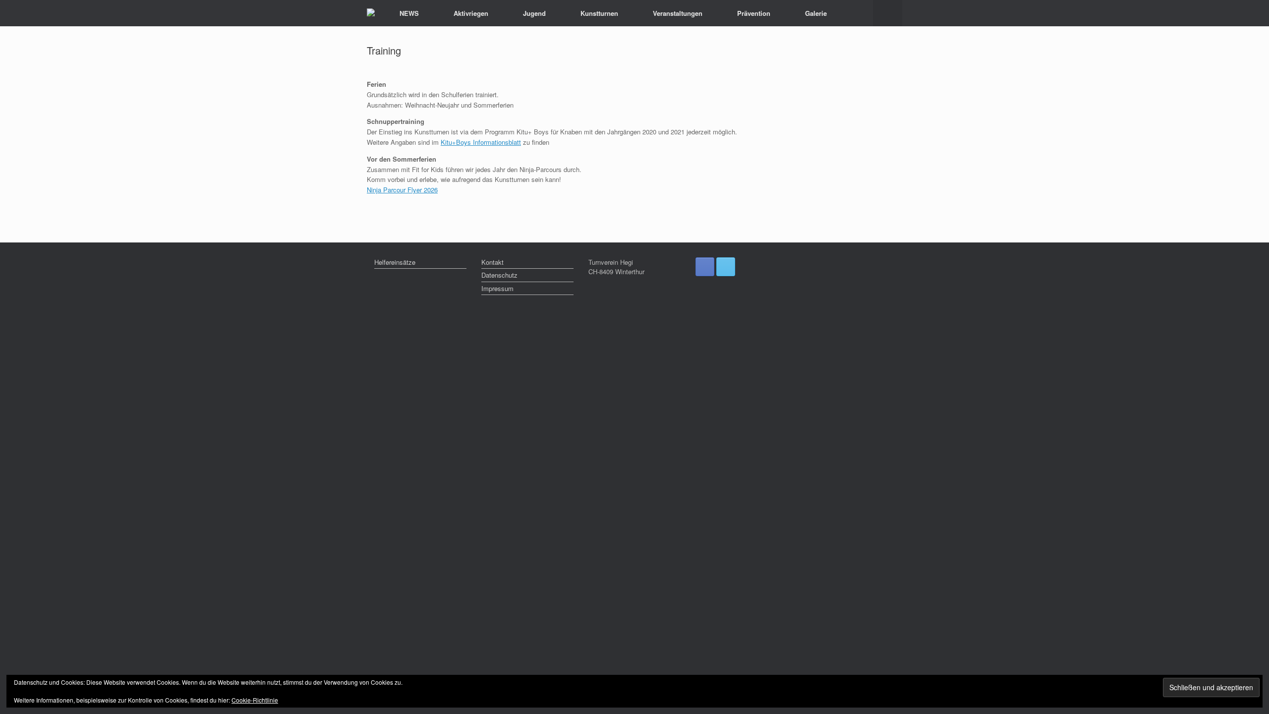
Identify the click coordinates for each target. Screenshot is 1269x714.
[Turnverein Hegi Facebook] (704, 266)
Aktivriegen (471, 13)
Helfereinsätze (394, 262)
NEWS (409, 13)
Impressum (497, 288)
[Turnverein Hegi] (371, 13)
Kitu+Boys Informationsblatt (481, 142)
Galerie (816, 13)
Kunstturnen (599, 13)
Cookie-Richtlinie (254, 700)
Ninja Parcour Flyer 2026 (402, 189)
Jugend (534, 13)
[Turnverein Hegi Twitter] (725, 266)
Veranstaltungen (677, 13)
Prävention (753, 13)
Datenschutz (499, 275)
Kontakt (492, 262)
